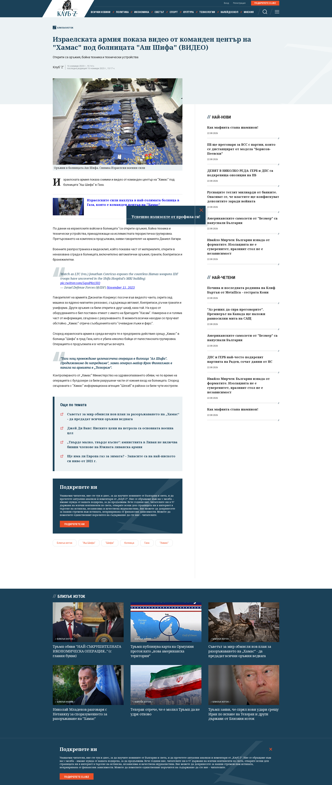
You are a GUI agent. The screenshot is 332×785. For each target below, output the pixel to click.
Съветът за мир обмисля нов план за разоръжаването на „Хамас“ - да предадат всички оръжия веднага (239, 651)
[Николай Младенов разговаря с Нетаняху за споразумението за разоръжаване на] (88, 685)
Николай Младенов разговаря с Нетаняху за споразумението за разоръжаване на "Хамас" (80, 714)
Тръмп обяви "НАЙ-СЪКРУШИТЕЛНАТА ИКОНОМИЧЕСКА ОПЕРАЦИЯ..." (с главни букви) (87, 651)
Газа (146, 542)
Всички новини (100, 12)
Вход (226, 3)
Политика (122, 12)
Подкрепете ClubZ (265, 3)
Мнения (249, 12)
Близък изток (65, 27)
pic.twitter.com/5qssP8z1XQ (80, 283)
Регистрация (239, 3)
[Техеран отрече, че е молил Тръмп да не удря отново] (166, 685)
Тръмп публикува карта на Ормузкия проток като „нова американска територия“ (162, 651)
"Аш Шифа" (88, 542)
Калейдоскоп (229, 12)
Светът (159, 12)
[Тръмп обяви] (88, 622)
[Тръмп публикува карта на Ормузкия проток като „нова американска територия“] (166, 622)
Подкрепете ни (74, 524)
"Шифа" (109, 542)
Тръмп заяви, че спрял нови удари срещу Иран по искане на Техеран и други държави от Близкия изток (243, 714)
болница (129, 542)
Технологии (207, 12)
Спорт (174, 12)
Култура (188, 12)
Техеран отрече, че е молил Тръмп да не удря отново (165, 711)
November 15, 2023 (121, 287)
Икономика (141, 12)
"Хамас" (164, 542)
